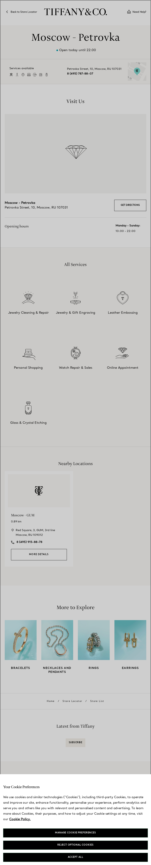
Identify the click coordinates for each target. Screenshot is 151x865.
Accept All (75, 857)
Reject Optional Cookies (75, 845)
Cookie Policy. (20, 819)
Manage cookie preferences (75, 833)
